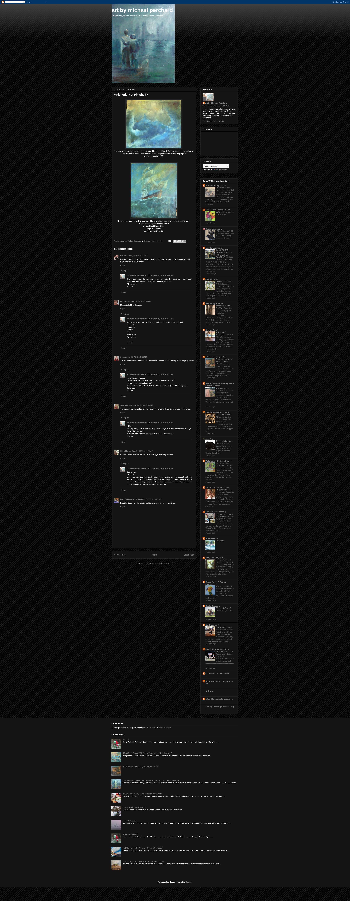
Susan (123, 357)
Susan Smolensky (213, 229)
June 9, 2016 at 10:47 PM (137, 256)
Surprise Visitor (222, 560)
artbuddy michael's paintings (219, 699)
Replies (126, 271)
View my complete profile (213, 121)
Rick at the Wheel (223, 188)
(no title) (126, 740)
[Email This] (174, 241)
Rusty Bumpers (212, 606)
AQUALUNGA (211, 538)
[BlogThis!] (177, 241)
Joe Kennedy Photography (218, 412)
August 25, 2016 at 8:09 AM (162, 275)
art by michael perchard (142, 10)
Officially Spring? (129, 821)
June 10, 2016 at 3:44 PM (140, 301)
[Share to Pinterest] (184, 241)
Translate (223, 170)
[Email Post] (169, 241)
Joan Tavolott (126, 405)
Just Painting (211, 279)
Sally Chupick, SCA (214, 558)
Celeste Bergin (212, 330)
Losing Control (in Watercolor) (219, 707)
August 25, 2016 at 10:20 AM (149, 499)
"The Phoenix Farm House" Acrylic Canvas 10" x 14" (143, 861)
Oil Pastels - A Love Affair (217, 673)
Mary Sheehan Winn (128, 499)
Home (154, 555)
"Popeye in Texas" (223, 608)
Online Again (221, 627)
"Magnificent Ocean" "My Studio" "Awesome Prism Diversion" (147, 753)
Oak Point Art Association (217, 649)
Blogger (189, 882)
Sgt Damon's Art (212, 625)
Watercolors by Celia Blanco (218, 461)
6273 (218, 212)
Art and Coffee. (222, 652)
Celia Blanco (125, 451)
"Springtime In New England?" (134, 807)
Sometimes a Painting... (216, 512)
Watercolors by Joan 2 (215, 185)
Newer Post (119, 555)
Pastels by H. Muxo (214, 303)
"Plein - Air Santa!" (130, 834)
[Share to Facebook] (182, 241)
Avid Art (209, 439)
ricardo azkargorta (213, 248)
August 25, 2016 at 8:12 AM (162, 319)
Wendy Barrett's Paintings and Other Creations (219, 384)
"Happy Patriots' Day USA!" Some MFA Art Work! (142, 794)
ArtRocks (209, 691)
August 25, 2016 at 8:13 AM (162, 374)
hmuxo (123, 256)
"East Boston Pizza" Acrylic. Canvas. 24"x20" (224, 361)
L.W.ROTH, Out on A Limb (217, 487)
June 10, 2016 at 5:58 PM (142, 405)
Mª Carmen (125, 301)
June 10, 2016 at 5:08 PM (136, 357)
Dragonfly (220, 281)
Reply (122, 265)
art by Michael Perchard (137, 275)
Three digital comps (224, 441)
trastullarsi (220, 541)
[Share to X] (179, 241)
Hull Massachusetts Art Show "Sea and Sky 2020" (143, 848)
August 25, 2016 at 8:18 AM (162, 468)
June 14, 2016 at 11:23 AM (142, 451)
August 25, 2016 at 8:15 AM (162, 423)
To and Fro (220, 586)
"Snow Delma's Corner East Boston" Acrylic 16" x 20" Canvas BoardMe (151, 780)
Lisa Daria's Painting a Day (217, 210)
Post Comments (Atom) (159, 564)
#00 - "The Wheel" (223, 414)
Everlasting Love (223, 388)
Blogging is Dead (223, 490)
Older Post (189, 555)
